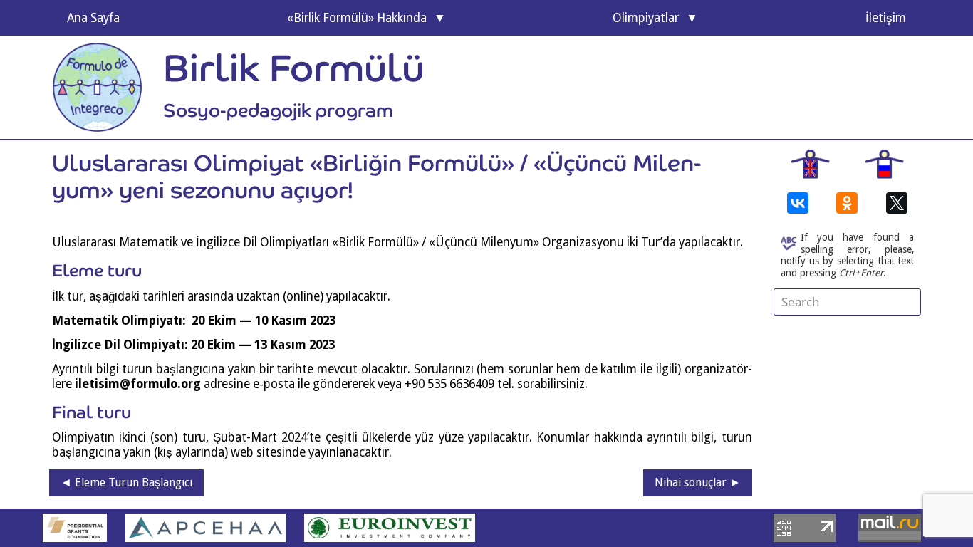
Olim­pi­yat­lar (646, 18)
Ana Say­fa (93, 18)
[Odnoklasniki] (847, 203)
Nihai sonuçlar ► (698, 482)
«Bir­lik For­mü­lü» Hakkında (357, 18)
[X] (896, 203)
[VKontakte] (797, 203)
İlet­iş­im (885, 18)
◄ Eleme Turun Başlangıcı (126, 482)
